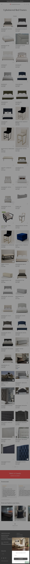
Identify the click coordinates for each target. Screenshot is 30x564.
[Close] (27, 539)
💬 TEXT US (26, 562)
